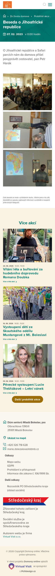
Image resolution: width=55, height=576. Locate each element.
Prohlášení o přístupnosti (21, 469)
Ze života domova (19, 16)
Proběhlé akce (41, 16)
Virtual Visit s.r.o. (12, 536)
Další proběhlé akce (27, 399)
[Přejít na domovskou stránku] (7, 4)
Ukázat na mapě (16, 438)
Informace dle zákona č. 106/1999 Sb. (28, 473)
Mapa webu (13, 462)
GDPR (10, 465)
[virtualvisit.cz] (20, 566)
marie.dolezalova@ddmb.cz (23, 449)
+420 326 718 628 (17, 445)
